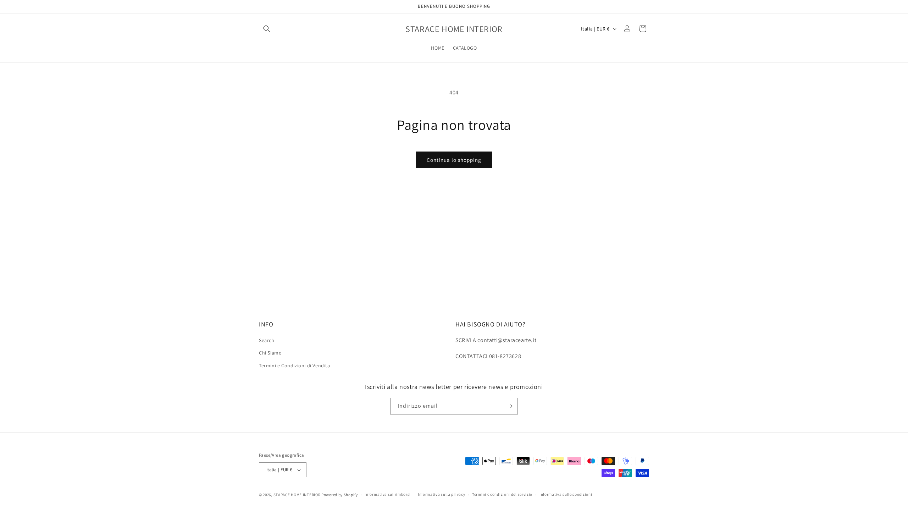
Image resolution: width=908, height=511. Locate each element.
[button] (267, 29)
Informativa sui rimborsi (388, 494)
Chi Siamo (270, 353)
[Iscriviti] (509, 406)
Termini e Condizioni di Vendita (294, 365)
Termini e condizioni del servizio (502, 494)
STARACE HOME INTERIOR (297, 494)
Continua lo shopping (454, 159)
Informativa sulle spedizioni (565, 494)
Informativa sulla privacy (441, 494)
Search (267, 340)
